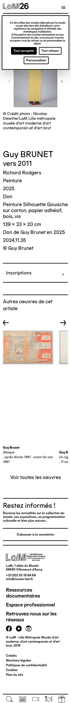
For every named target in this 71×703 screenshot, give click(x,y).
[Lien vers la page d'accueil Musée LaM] (16, 7)
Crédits (11, 656)
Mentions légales (18, 660)
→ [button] (63, 322)
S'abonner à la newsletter (35, 534)
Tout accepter (24, 51)
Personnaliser (36, 60)
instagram (29, 629)
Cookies (12, 670)
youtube (19, 629)
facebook (9, 629)
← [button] (6, 322)
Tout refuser (50, 51)
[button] (9, 81)
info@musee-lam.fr (19, 579)
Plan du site (14, 675)
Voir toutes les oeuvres (35, 477)
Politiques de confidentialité (26, 665)
